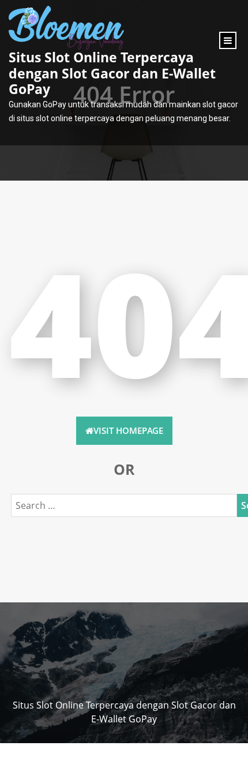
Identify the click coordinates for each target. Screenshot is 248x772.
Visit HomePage (128, 430)
